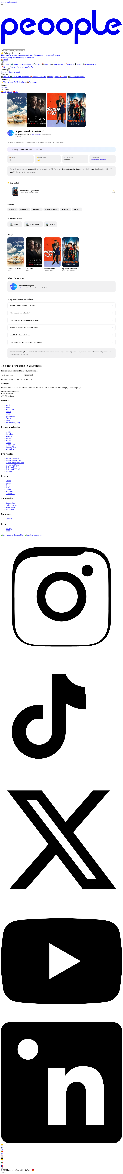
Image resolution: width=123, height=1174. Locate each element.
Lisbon (8, 443)
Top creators (7, 82)
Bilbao (8, 440)
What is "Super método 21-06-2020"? (61, 305)
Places (57, 55)
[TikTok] (61, 778)
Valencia (9, 436)
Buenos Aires (11, 447)
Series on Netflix (12, 467)
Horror (8, 489)
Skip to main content (9, 2)
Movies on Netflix (13, 458)
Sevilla (8, 438)
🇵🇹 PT (15, 92)
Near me (80, 77)
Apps (78, 64)
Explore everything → (14, 422)
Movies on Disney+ (13, 465)
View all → (10, 449)
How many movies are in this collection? (61, 320)
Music (31, 55)
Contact (4, 87)
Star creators (10, 503)
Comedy (9, 483)
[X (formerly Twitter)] (61, 899)
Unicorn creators (12, 505)
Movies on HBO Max (14, 461)
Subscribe (28, 375)
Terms (8, 531)
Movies (6, 55)
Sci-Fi (8, 487)
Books (38, 55)
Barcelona (9, 434)
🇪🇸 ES (3, 92)
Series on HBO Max (13, 469)
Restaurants (22, 55)
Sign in (12, 67)
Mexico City (10, 445)
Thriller (8, 485)
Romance (9, 491)
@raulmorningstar (24, 134)
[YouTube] (61, 1021)
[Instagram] (61, 656)
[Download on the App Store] (13, 535)
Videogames (48, 55)
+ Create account (21, 67)
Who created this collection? (61, 313)
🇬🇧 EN (9, 92)
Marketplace (89, 64)
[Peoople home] (61, 48)
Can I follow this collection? (61, 335)
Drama (8, 481)
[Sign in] (32, 67)
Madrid (8, 432)
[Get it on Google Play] (34, 535)
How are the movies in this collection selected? (61, 342)
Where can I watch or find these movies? (61, 327)
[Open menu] (2, 4)
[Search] (29, 67)
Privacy (9, 529)
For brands (32, 82)
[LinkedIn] (61, 1143)
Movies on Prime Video (15, 463)
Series (13, 55)
